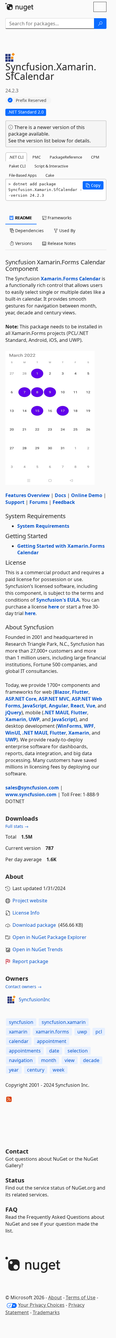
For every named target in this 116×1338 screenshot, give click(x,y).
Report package (30, 961)
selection (78, 1050)
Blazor (62, 692)
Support (14, 502)
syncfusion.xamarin (64, 1022)
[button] (93, 185)
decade (91, 1060)
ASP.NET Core (20, 699)
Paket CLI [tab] (17, 166)
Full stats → (17, 826)
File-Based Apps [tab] (23, 175)
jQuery (13, 712)
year (14, 1070)
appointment (51, 1041)
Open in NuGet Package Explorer (49, 937)
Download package (34, 925)
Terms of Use (80, 1297)
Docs (60, 495)
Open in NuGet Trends (37, 949)
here (53, 606)
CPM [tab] (95, 157)
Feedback (64, 502)
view (70, 1060)
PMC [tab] (36, 157)
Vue (90, 705)
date (54, 1050)
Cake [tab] (50, 175)
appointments (25, 1050)
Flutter (80, 692)
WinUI (12, 732)
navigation (21, 1060)
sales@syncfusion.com (32, 787)
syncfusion (21, 1022)
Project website (29, 900)
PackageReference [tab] (66, 157)
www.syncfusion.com (31, 794)
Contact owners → (23, 986)
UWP (34, 719)
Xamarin (15, 719)
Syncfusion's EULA (57, 600)
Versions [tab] (23, 243)
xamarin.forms (52, 1031)
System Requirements (43, 526)
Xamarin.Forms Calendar (71, 278)
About (55, 1297)
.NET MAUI (55, 712)
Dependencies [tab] (29, 230)
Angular (58, 705)
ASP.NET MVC (54, 699)
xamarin (18, 1031)
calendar (19, 1041)
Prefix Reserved (31, 100)
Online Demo (86, 495)
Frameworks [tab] (59, 218)
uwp (82, 1031)
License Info (26, 912)
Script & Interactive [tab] (51, 166)
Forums (38, 502)
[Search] (100, 23)
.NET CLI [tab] (16, 157)
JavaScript (34, 705)
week (59, 1070)
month (48, 1060)
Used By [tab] (66, 230)
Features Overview (27, 495)
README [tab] (23, 218)
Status (14, 1180)
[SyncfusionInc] (11, 999)
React (77, 705)
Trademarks (46, 1312)
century (35, 1070)
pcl (98, 1031)
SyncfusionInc (34, 999)
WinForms (69, 726)
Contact (17, 1151)
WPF (89, 726)
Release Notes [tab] (61, 243)
